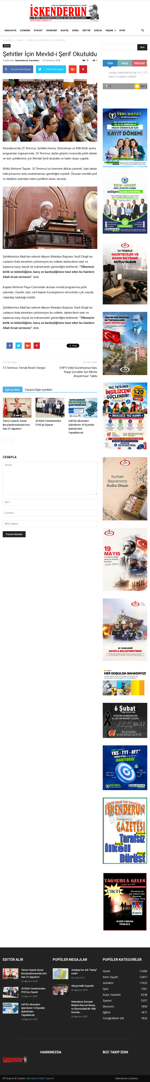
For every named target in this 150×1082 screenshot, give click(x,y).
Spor (122, 30)
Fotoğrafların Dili (113, 1018)
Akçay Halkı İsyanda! (82, 986)
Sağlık (98, 30)
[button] (142, 30)
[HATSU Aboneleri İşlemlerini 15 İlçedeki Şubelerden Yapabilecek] (83, 408)
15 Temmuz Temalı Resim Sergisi (24, 368)
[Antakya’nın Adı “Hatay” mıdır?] (60, 973)
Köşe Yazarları (112, 994)
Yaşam (109, 30)
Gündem (25, 30)
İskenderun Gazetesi (27, 60)
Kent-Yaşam (110, 977)
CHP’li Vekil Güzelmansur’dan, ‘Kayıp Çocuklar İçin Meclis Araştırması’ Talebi (78, 372)
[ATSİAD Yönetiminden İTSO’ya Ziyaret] (50, 408)
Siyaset (38, 30)
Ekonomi (51, 30)
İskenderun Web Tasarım (40, 1078)
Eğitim (86, 30)
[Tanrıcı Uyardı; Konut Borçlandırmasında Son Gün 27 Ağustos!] (17, 408)
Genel (75, 30)
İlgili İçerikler (12, 389)
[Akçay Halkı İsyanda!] (60, 989)
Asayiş (64, 30)
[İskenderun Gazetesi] (75, 13)
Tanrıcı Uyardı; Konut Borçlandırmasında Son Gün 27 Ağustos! (16, 424)
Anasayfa (10, 30)
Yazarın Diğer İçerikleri (38, 389)
